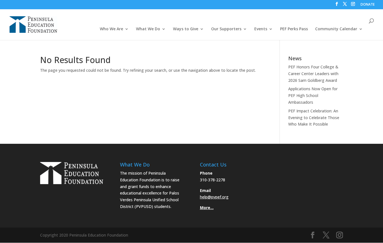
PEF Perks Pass (294, 29)
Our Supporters (226, 29)
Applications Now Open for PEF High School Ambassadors (313, 95)
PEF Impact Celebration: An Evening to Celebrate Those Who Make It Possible (313, 117)
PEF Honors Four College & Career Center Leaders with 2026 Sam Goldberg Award (313, 73)
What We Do (148, 29)
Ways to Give (185, 29)
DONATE (368, 5)
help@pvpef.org (214, 197)
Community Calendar (336, 29)
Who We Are (111, 29)
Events (260, 29)
